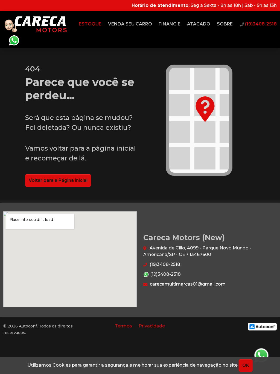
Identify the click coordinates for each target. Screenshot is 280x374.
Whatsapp (14, 40)
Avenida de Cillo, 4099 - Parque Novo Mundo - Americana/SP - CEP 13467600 (197, 251)
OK (245, 365)
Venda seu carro (130, 24)
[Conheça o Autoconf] (262, 326)
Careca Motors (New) (35, 24)
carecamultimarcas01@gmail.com (187, 284)
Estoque (90, 24)
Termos (123, 326)
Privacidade (152, 326)
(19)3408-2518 (164, 264)
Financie (169, 24)
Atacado (198, 24)
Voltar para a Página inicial (58, 180)
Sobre (225, 24)
